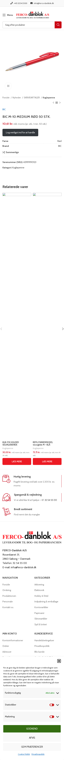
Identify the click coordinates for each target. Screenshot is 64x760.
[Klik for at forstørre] (8, 86)
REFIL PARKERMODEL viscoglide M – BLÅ (43, 443)
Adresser (6, 651)
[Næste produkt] (60, 102)
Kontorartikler (41, 607)
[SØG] (58, 24)
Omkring (6, 590)
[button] (59, 661)
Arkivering (39, 584)
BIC (4, 109)
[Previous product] (53, 102)
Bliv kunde (39, 651)
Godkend (32, 728)
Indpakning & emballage (46, 601)
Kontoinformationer (12, 640)
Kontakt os (7, 607)
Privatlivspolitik (38, 754)
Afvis (32, 737)
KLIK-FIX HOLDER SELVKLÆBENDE (10, 443)
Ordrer (5, 646)
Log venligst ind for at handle (20, 132)
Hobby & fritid (41, 595)
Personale (7, 601)
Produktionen (9, 595)
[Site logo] (32, 14)
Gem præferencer (32, 746)
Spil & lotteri (40, 624)
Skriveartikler (40, 618)
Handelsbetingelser (44, 640)
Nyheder (16, 97)
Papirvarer (39, 613)
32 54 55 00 (51, 500)
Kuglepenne (49, 97)
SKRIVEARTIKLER (32, 97)
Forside (6, 97)
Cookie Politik (24, 754)
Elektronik (39, 590)
